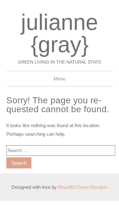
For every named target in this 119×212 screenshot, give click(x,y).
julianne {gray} (59, 33)
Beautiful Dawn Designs (83, 187)
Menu (59, 78)
